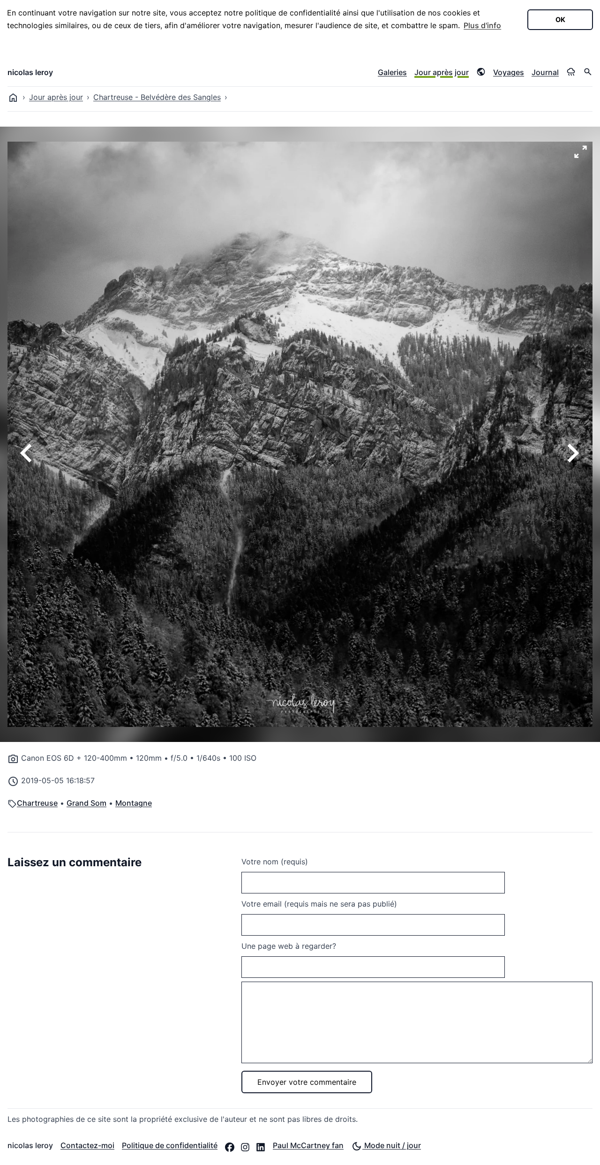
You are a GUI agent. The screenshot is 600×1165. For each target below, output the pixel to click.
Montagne (133, 803)
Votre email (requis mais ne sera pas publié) (319, 903)
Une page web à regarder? (288, 946)
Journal (545, 72)
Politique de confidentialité (170, 1145)
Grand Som (86, 803)
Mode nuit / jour (391, 1145)
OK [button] (560, 19)
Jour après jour (441, 72)
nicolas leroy (30, 72)
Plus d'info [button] (482, 25)
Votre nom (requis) (274, 861)
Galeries (392, 72)
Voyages (508, 72)
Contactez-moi (87, 1145)
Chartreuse (37, 803)
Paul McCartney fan (308, 1145)
